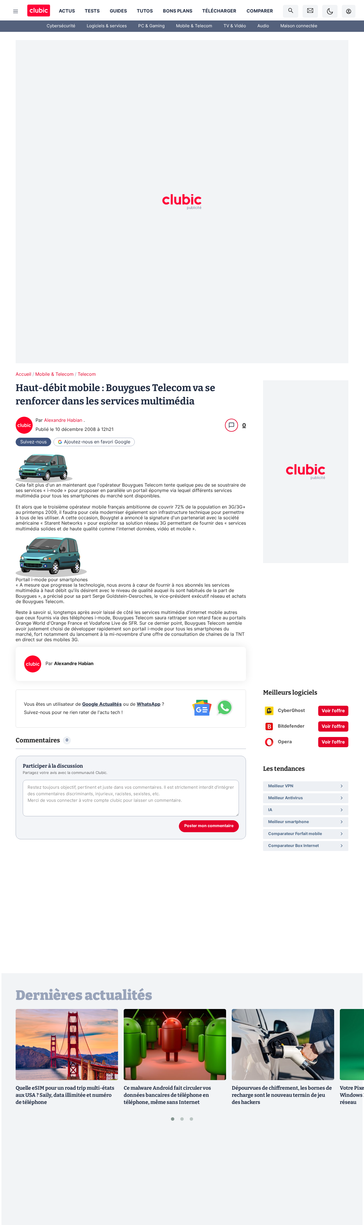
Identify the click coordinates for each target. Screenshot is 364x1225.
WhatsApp (148, 704)
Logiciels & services (107, 26)
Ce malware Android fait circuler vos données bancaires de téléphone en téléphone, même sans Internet (167, 1095)
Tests (92, 11)
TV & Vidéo (235, 26)
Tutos (145, 11)
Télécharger (219, 11)
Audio (263, 26)
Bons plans (177, 11)
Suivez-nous (33, 442)
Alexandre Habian (64, 420)
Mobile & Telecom (194, 26)
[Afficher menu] (16, 11)
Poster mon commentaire (208, 826)
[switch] (330, 11)
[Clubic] (38, 11)
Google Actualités (102, 704)
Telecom (87, 374)
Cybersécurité (61, 26)
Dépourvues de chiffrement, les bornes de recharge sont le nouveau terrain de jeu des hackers (282, 1095)
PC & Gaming (151, 26)
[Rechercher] (290, 11)
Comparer (260, 11)
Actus (67, 11)
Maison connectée (298, 26)
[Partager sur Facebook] (349, 1176)
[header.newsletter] (310, 11)
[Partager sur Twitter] (349, 1195)
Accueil (23, 374)
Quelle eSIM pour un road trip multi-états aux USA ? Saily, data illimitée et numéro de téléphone (65, 1095)
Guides (118, 11)
